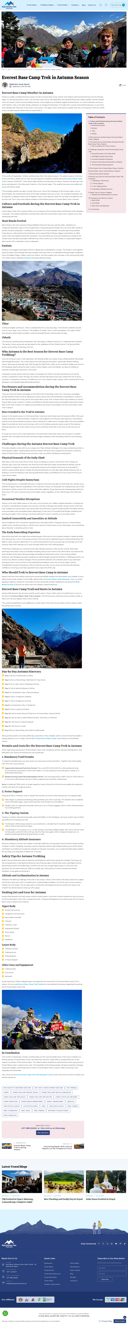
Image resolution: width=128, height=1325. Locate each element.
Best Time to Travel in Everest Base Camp (49, 1087)
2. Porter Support (97, 183)
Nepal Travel (25, 1110)
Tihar (93, 131)
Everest (6, 1092)
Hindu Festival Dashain (12, 1106)
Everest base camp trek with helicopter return (34, 1075)
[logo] (9, 1243)
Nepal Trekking (39, 1110)
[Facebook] (99, 1243)
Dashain (27, 258)
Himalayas (70, 1101)
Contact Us (92, 5)
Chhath (94, 134)
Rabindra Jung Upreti (19, 84)
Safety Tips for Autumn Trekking (101, 192)
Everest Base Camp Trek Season (23, 69)
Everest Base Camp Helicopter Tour (60, 579)
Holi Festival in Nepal (30, 1106)
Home (3, 69)
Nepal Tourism (72, 1106)
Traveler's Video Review (52, 1284)
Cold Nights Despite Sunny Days (102, 156)
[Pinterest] (120, 1243)
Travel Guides (48, 1267)
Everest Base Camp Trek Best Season (25, 1092)
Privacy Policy (107, 1321)
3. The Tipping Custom (99, 186)
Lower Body (95, 203)
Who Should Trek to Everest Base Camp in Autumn (107, 168)
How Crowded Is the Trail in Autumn (103, 146)
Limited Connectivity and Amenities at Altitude (107, 162)
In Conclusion (95, 209)
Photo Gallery (74, 1263)
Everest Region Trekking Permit (32, 1101)
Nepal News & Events (57, 1106)
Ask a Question (42, 1133)
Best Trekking (71, 1087)
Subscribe (105, 1279)
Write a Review (75, 1270)
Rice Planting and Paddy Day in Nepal (63, 1199)
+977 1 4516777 (11, 1272)
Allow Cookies (120, 1321)
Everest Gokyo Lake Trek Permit (67, 1097)
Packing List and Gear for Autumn (102, 198)
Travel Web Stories (50, 1277)
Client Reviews (75, 1267)
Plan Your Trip (116, 5)
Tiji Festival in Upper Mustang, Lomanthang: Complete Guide (17, 1200)
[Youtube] (116, 1243)
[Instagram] (107, 1243)
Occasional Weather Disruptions (102, 159)
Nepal (44, 1106)
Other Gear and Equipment (100, 206)
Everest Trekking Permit (55, 1101)
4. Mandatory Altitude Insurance (102, 189)
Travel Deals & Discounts (52, 1274)
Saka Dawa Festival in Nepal (100, 1199)
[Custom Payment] (116, 1300)
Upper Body (96, 200)
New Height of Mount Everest (58, 1110)
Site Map (73, 1277)
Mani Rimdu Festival (98, 125)
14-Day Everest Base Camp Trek (47, 738)
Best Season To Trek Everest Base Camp (17, 1087)
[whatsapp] (5, 1313)
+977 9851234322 (29, 1128)
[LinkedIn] (112, 1243)
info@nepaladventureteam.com (16, 1283)
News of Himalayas (10, 1115)
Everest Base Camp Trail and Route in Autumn (105, 171)
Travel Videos (48, 1281)
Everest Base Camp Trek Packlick (31, 984)
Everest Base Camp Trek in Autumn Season (56, 1092)
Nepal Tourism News (10, 1110)
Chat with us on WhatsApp (52, 1128)
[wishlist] (106, 5)
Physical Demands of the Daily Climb (103, 153)
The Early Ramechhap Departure (102, 165)
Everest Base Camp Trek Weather (40, 1097)
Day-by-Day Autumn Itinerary (99, 174)
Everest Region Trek (11, 1101)
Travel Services (49, 1270)
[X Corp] (103, 1243)
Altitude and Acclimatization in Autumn (105, 194)
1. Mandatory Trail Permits (100, 181)
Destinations (48, 1263)
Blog (83, 5)
